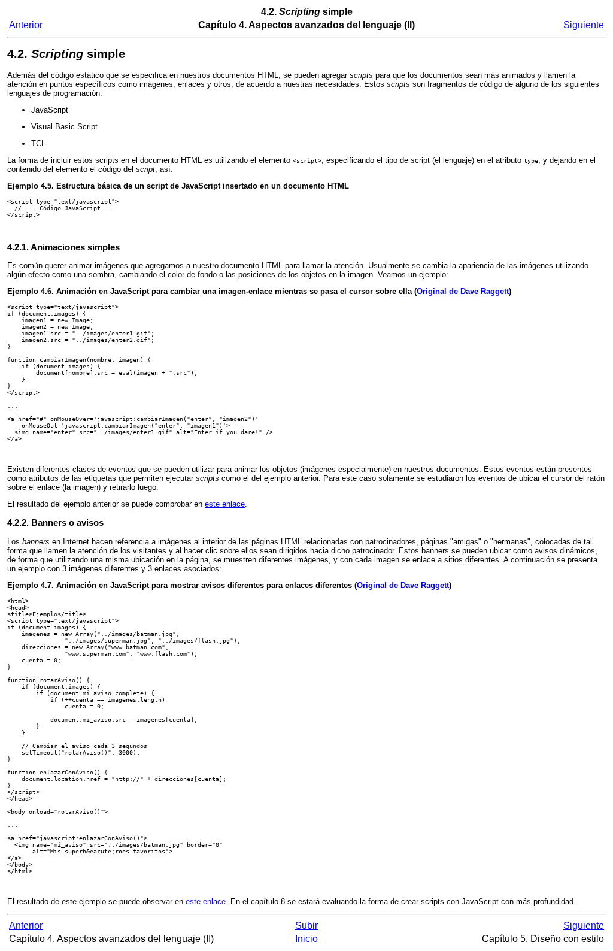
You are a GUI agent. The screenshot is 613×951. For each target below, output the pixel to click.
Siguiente (583, 25)
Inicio (306, 939)
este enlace (225, 503)
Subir (306, 925)
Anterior (26, 25)
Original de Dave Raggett (463, 291)
